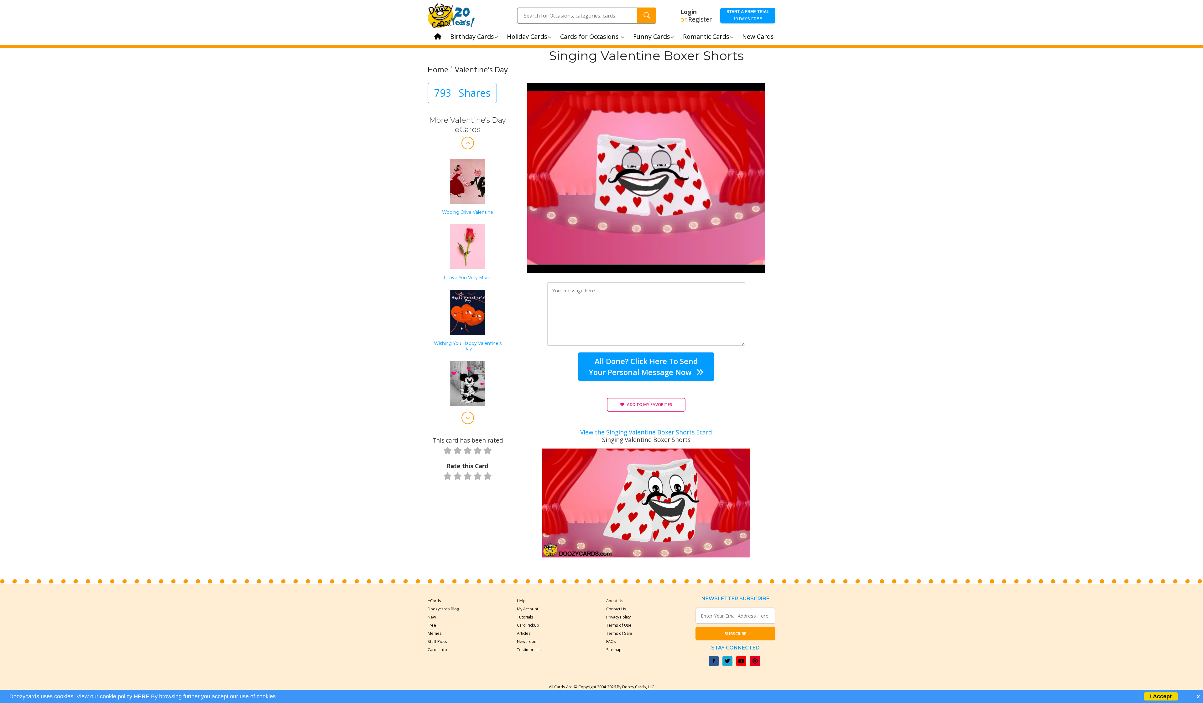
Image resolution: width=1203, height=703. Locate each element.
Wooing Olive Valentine (467, 212)
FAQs (611, 641)
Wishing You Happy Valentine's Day (468, 346)
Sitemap (614, 649)
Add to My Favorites (649, 404)
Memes (435, 633)
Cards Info (437, 649)
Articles (524, 633)
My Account (527, 608)
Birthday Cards (472, 36)
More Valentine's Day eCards (467, 124)
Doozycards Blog (443, 608)
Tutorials (525, 616)
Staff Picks (437, 641)
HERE (141, 696)
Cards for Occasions (590, 36)
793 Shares (462, 93)
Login (688, 12)
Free (432, 625)
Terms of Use (619, 625)
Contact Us (616, 608)
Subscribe (735, 633)
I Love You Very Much (468, 277)
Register (700, 19)
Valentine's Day (481, 69)
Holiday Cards (527, 36)
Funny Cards (651, 36)
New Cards (758, 36)
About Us (614, 600)
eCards (434, 600)
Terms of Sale (619, 633)
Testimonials (529, 649)
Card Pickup (528, 625)
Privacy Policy (618, 616)
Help (521, 600)
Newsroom (527, 641)
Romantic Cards (706, 36)
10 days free (747, 15)
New (432, 616)
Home (438, 69)
